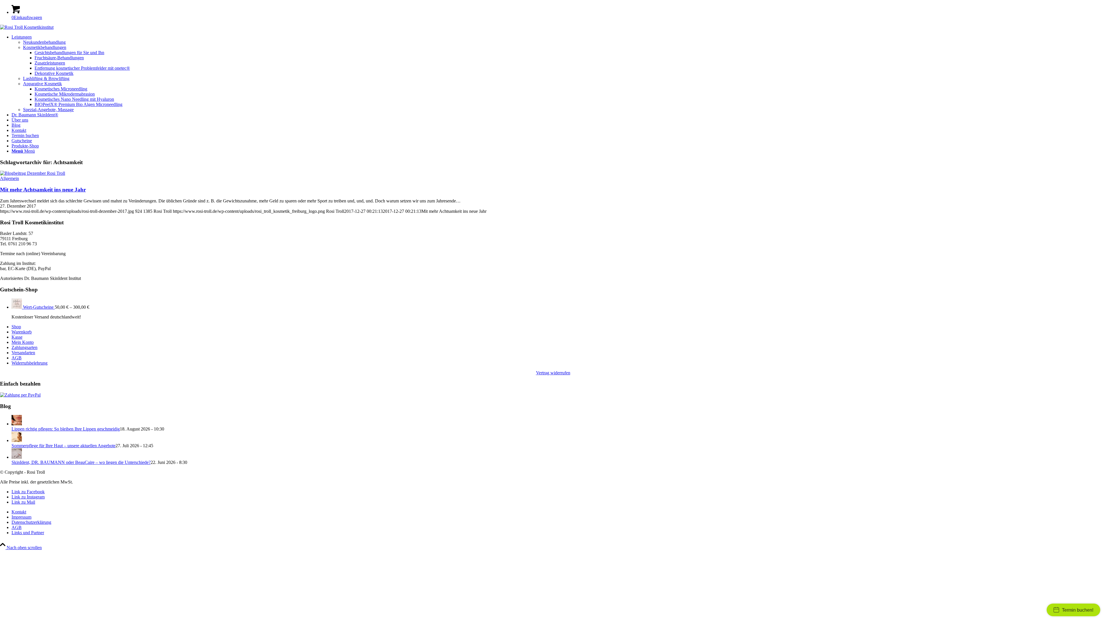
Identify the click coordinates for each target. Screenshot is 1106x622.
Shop (16, 326)
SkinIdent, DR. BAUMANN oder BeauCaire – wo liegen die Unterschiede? (81, 462)
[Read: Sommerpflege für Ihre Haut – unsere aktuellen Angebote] (17, 440)
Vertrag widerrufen (553, 372)
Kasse (17, 337)
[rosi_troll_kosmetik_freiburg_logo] (27, 27)
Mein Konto (23, 342)
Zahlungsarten (24, 347)
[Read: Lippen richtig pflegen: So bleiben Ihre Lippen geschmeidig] (17, 423)
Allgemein (9, 178)
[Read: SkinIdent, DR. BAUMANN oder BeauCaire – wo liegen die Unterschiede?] (17, 457)
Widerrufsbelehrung (30, 363)
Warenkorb (22, 331)
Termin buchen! (1077, 610)
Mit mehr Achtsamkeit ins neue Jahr (43, 190)
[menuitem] (559, 73)
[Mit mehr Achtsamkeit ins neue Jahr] (32, 173)
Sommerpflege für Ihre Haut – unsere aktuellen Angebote (63, 445)
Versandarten (23, 352)
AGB (17, 357)
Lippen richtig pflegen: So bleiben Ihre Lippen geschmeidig (66, 428)
